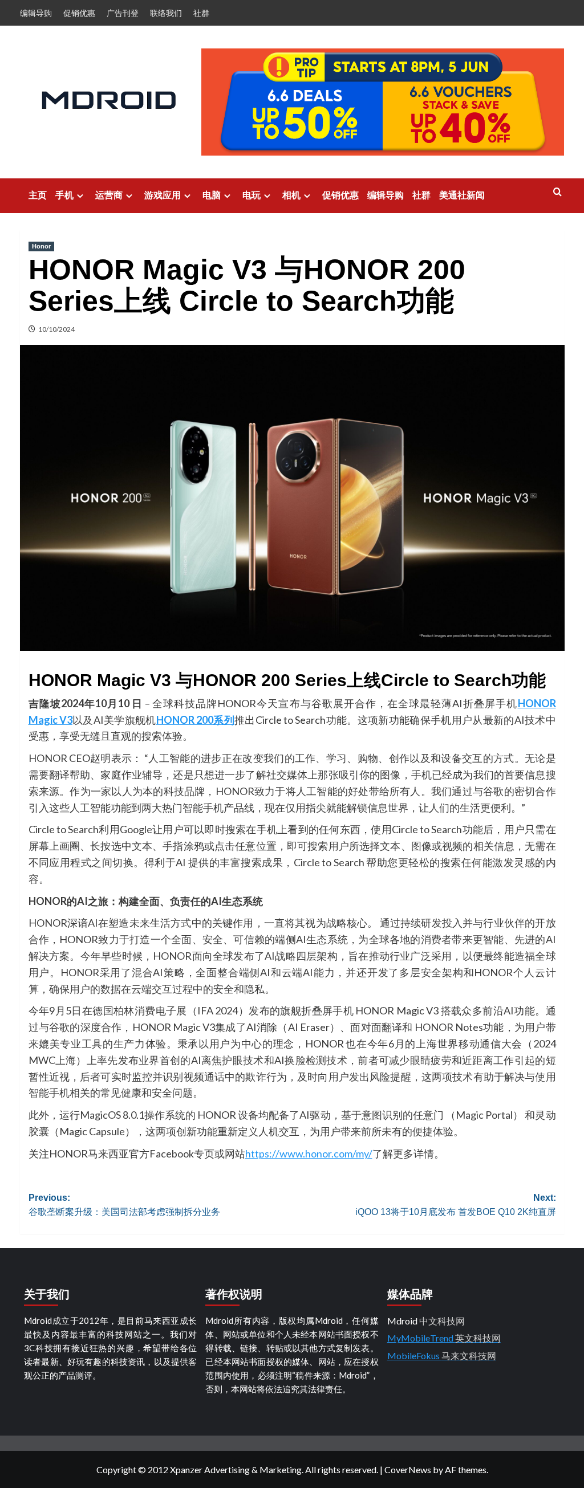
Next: (455, 1205)
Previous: (124, 1205)
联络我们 (166, 13)
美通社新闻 (462, 195)
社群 (201, 13)
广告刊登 (123, 13)
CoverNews (407, 1469)
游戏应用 (162, 195)
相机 (291, 195)
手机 (64, 195)
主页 (38, 195)
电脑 (211, 195)
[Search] (557, 192)
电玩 (251, 195)
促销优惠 (79, 13)
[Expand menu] (80, 196)
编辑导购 (36, 13)
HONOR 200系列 (195, 720)
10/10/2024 (56, 329)
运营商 (109, 195)
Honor (41, 246)
